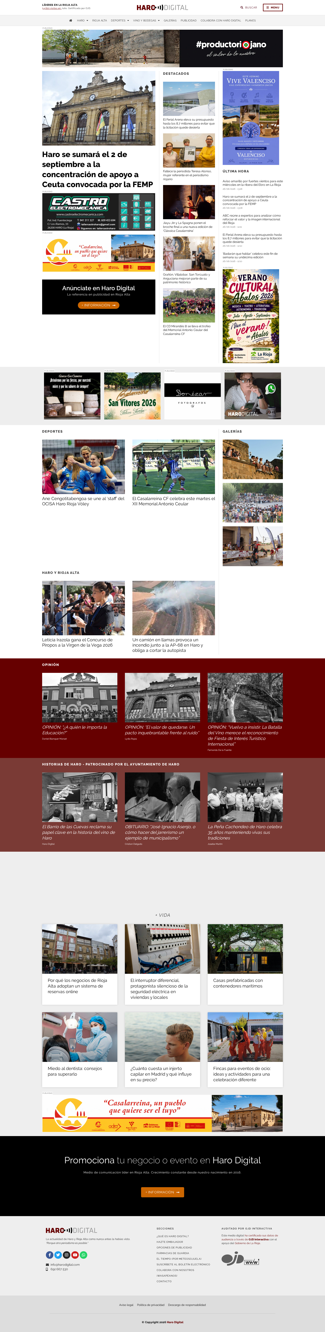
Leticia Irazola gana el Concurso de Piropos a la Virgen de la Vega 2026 (77, 642)
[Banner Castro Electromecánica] (98, 228)
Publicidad (189, 20)
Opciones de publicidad (174, 1247)
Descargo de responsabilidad (187, 1305)
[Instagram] (66, 1255)
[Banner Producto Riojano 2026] (162, 65)
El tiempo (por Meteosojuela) (179, 1258)
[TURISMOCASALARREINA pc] (162, 1130)
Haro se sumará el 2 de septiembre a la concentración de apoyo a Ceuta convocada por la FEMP (250, 200)
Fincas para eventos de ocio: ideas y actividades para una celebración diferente (242, 1074)
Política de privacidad (150, 1305)
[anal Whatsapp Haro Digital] (253, 417)
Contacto (164, 1281)
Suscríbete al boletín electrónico (183, 1264)
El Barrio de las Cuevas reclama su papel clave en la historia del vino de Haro (78, 832)
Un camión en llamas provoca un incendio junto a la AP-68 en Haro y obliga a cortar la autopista (167, 645)
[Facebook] (49, 1255)
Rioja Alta (99, 20)
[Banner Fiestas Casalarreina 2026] (132, 417)
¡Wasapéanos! (167, 1275)
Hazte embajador (170, 1242)
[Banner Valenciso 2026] (251, 162)
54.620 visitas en (52, 8)
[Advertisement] (128, 538)
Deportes (118, 20)
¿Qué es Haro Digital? (173, 1236)
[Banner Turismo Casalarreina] (98, 269)
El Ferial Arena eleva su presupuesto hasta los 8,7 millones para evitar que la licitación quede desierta (189, 123)
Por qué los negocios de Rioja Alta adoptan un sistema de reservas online (77, 986)
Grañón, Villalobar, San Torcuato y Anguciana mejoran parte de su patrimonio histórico (186, 278)
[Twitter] (58, 1255)
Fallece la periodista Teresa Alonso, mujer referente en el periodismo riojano (187, 175)
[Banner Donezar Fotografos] (192, 417)
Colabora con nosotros (175, 1270)
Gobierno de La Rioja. (248, 1243)
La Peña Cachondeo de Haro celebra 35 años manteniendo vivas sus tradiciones (245, 832)
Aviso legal (126, 1305)
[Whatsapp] (83, 1255)
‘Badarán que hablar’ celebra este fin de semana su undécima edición (250, 255)
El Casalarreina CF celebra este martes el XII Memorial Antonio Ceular (173, 501)
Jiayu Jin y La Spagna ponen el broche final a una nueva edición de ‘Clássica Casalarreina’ (187, 227)
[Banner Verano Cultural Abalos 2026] (251, 361)
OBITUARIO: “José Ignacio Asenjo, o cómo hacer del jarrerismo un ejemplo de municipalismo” (160, 832)
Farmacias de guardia (173, 1253)
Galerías (170, 20)
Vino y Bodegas (144, 20)
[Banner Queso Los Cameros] (72, 417)
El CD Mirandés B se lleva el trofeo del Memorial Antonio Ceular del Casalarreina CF (187, 330)
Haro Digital (175, 1322)
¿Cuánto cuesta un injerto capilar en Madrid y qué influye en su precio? (161, 1074)
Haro (81, 20)
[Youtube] (75, 1255)
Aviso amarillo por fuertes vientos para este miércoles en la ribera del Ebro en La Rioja (253, 183)
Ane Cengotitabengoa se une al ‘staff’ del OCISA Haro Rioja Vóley (83, 501)
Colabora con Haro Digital (221, 20)
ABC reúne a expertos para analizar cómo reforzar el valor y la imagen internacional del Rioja (252, 219)
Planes (250, 20)
